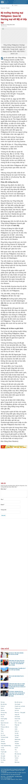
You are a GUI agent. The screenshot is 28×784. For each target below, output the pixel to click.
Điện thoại (17, 762)
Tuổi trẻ (16, 758)
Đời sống (3, 758)
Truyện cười (17, 708)
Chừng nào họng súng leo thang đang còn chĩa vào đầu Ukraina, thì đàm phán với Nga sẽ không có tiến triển (17, 686)
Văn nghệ (3, 756)
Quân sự (17, 731)
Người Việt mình (4, 722)
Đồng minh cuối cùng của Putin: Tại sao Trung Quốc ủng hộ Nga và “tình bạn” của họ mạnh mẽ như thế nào (16, 663)
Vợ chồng (3, 760)
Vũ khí (16, 760)
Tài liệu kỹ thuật (4, 737)
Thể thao (3, 741)
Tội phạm (17, 743)
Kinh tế (2, 720)
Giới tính (17, 710)
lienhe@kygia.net (8, 778)
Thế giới (17, 737)
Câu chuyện (17, 704)
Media (16, 727)
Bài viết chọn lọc (18, 702)
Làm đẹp (17, 735)
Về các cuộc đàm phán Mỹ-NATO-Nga (16, 676)
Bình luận (4, 489)
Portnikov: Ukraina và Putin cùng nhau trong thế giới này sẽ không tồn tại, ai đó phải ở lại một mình (17, 694)
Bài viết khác (4, 704)
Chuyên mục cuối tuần (20, 706)
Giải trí (2, 708)
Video (2, 731)
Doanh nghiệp (4, 718)
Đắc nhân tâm (18, 753)
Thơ (16, 749)
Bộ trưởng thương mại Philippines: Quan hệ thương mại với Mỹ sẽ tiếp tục (14, 17)
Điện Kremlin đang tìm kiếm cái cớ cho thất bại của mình (17, 669)
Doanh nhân (17, 718)
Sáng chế (17, 714)
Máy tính (3, 714)
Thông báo (3, 743)
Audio (16, 729)
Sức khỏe (3, 735)
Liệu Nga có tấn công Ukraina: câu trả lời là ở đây (16, 653)
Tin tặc (2, 716)
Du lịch (16, 747)
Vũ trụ (2, 762)
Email (2, 504)
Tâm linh (3, 749)
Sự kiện (16, 733)
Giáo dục (3, 710)
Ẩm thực (3, 702)
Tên (2, 499)
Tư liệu (2, 747)
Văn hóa (3, 753)
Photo (2, 729)
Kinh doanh (17, 716)
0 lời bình (4, 26)
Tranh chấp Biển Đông (6, 745)
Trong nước (17, 745)
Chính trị (3, 706)
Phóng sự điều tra (5, 727)
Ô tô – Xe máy (18, 722)
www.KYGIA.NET (16, 774)
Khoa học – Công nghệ (20, 712)
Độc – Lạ (17, 756)
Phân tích (3, 725)
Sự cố (2, 733)
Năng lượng (17, 739)
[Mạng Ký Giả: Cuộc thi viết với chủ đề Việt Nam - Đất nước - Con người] (14, 446)
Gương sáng (4, 712)
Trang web (3, 509)
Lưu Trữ (17, 720)
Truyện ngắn (3, 751)
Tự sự (16, 751)
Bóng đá (17, 741)
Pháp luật (17, 725)
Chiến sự (3, 739)
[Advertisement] (14, 467)
